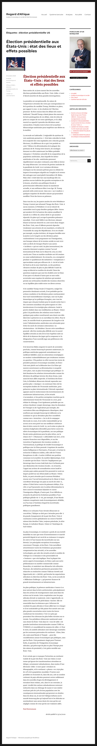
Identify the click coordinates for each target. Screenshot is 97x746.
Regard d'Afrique (18, 14)
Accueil (44, 14)
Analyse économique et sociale (11, 80)
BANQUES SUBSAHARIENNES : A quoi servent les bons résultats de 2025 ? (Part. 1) (81, 123)
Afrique (8, 85)
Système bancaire (56, 14)
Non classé (74, 97)
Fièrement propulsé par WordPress (28, 738)
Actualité (78, 14)
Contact (88, 14)
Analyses (69, 14)
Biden (13, 85)
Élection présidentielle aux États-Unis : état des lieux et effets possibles (33, 46)
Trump (8, 91)
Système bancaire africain (79, 99)
